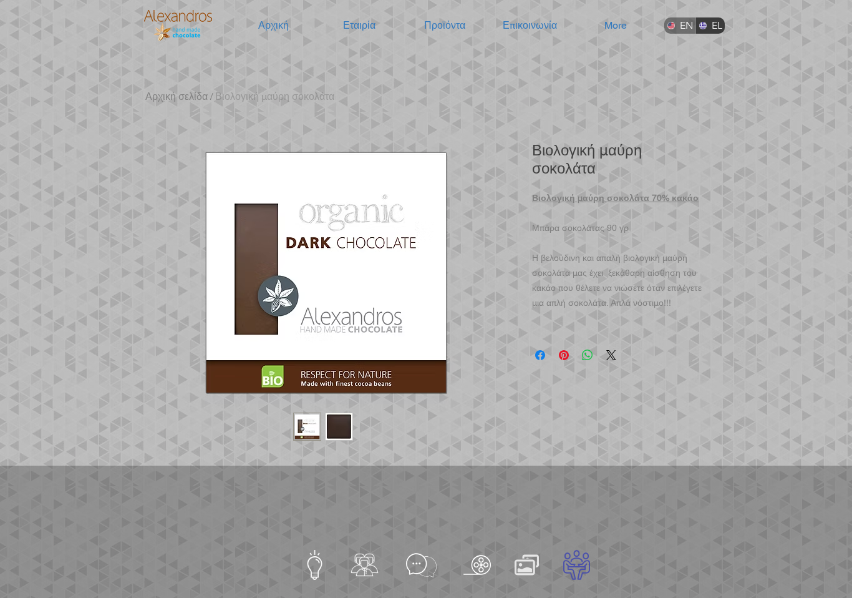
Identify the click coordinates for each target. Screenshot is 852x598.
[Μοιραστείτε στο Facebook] (540, 355)
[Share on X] (611, 355)
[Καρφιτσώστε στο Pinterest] (563, 355)
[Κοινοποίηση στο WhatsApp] (587, 355)
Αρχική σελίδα (176, 96)
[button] (359, 25)
